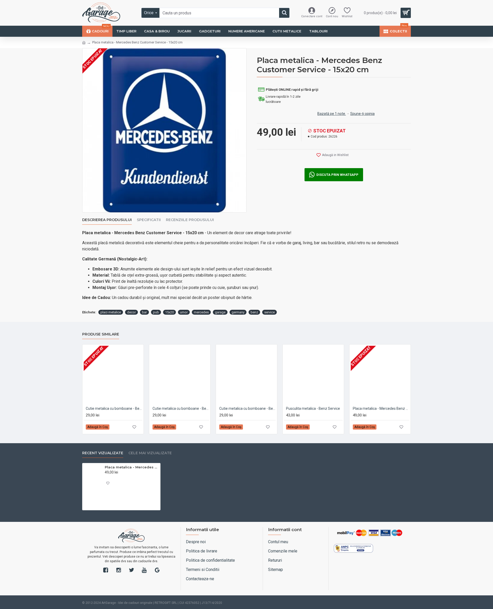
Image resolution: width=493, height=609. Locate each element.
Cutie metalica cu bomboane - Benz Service (181, 408)
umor (184, 312)
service (269, 312)
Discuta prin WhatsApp (337, 175)
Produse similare (100, 334)
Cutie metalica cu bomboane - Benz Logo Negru (247, 408)
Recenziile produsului (190, 220)
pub (156, 312)
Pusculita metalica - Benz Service (313, 408)
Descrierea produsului (107, 220)
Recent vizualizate (102, 453)
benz (254, 312)
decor (131, 312)
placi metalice (110, 312)
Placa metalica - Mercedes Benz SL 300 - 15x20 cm (381, 408)
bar (144, 312)
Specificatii (149, 220)
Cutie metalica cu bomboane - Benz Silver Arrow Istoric (114, 408)
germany (238, 312)
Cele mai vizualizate (150, 453)
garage (220, 312)
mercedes (201, 312)
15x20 (169, 312)
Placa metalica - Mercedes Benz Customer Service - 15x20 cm (131, 467)
